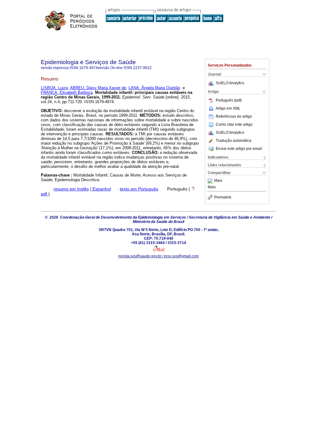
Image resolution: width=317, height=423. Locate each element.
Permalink (222, 197)
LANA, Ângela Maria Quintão (154, 87)
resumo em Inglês (71, 189)
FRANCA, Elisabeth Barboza (67, 92)
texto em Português (139, 189)
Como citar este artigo (234, 124)
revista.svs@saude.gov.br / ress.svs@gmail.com (158, 256)
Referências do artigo (234, 116)
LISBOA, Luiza (54, 87)
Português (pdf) (229, 100)
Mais (218, 181)
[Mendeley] (211, 181)
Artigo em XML (228, 108)
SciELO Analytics (230, 83)
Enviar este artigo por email (239, 148)
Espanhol (101, 189)
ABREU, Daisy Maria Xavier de (98, 87)
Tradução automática (233, 140)
